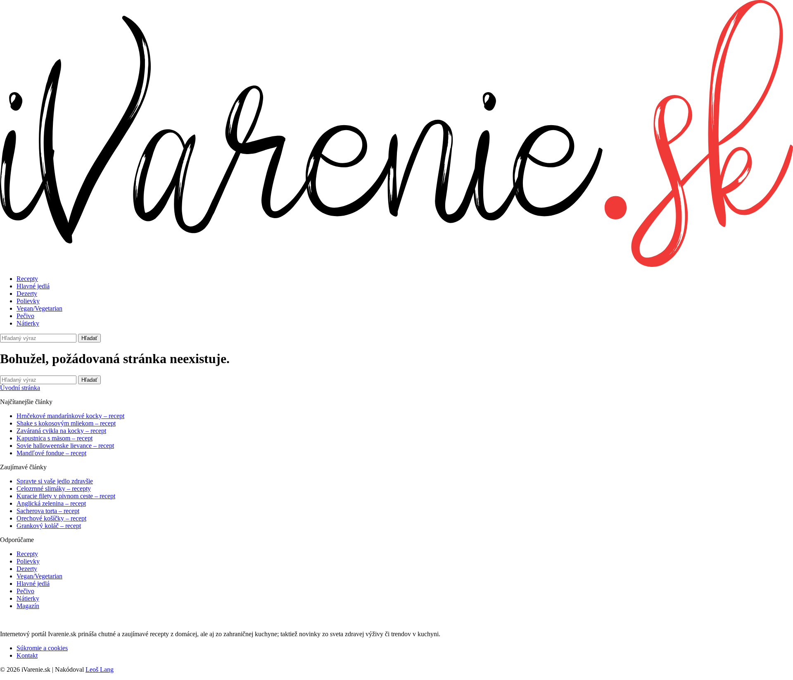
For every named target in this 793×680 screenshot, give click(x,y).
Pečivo (25, 315)
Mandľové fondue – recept (51, 453)
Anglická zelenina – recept (51, 503)
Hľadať (89, 338)
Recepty (27, 278)
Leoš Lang (99, 669)
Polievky (28, 300)
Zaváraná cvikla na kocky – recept (61, 430)
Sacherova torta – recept (48, 510)
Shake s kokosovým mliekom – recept (66, 423)
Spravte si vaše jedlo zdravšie (55, 481)
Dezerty (27, 293)
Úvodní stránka (20, 387)
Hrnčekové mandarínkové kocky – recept (70, 415)
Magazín (28, 605)
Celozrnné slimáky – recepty (54, 488)
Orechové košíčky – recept (51, 518)
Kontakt (27, 655)
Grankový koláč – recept (49, 525)
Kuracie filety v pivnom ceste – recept (66, 495)
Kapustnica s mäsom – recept (55, 438)
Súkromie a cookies (42, 647)
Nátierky (28, 323)
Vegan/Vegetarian (39, 308)
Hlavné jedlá (33, 286)
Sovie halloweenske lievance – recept (65, 445)
